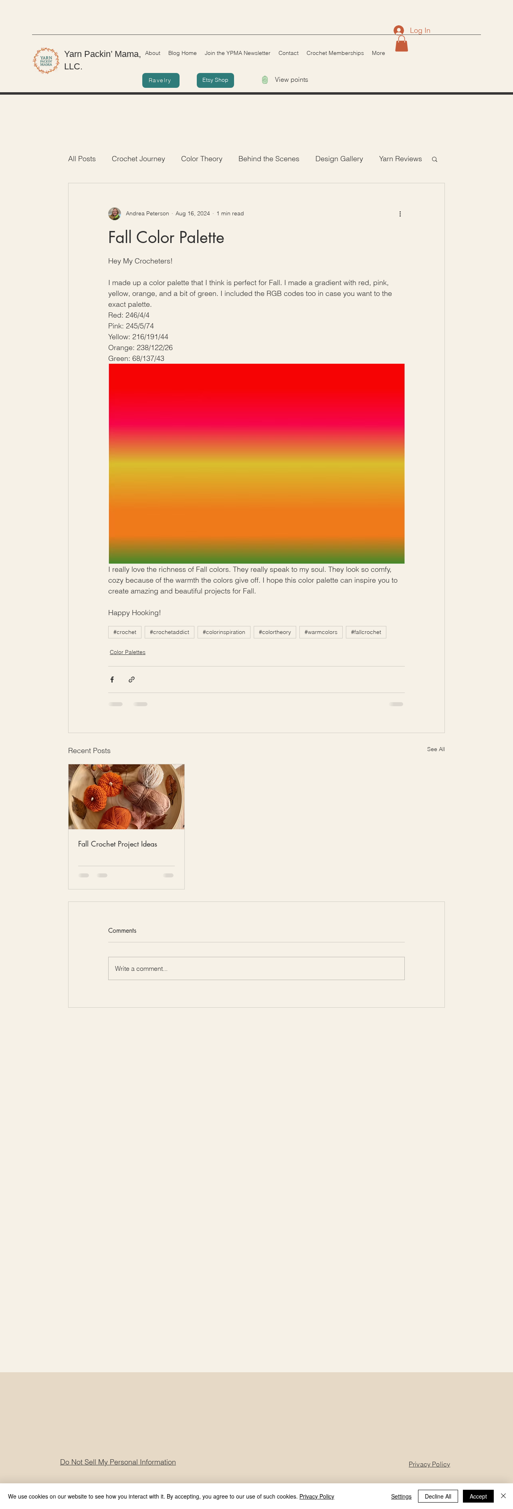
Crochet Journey (138, 158)
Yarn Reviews (400, 158)
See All (436, 749)
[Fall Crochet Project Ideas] (126, 796)
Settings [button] (401, 1496)
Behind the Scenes (268, 158)
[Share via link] (131, 679)
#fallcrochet (366, 632)
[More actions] (400, 214)
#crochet (124, 632)
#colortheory (275, 632)
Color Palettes (127, 652)
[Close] (503, 1496)
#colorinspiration (224, 632)
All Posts (82, 158)
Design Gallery (339, 158)
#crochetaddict (169, 632)
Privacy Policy (316, 1496)
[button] (401, 43)
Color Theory (201, 158)
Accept (478, 1496)
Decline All (438, 1496)
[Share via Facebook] (112, 679)
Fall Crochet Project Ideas (117, 844)
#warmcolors (321, 632)
